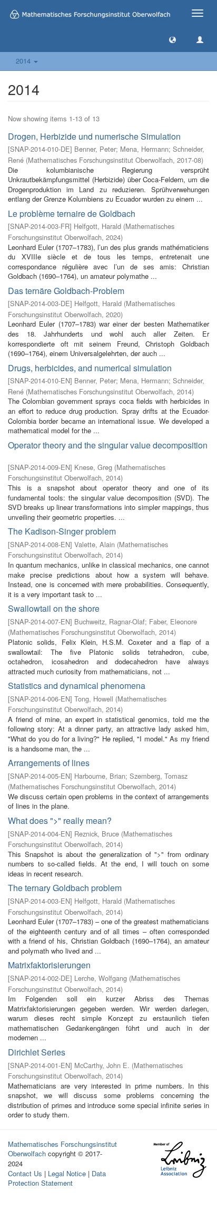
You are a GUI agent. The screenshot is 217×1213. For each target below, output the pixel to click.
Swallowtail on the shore (54, 608)
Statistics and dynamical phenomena (76, 685)
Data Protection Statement (57, 1178)
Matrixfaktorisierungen (49, 965)
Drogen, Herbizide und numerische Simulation (94, 136)
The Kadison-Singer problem (62, 531)
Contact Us (25, 1173)
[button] (172, 39)
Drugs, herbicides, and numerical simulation (90, 368)
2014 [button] (24, 61)
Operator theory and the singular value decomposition (108, 445)
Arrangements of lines (49, 763)
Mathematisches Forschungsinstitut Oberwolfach (62, 1149)
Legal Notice (67, 1173)
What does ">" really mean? (60, 820)
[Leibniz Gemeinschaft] (179, 1160)
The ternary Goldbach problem (65, 888)
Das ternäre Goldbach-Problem (66, 291)
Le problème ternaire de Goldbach (71, 213)
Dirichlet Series (36, 1052)
